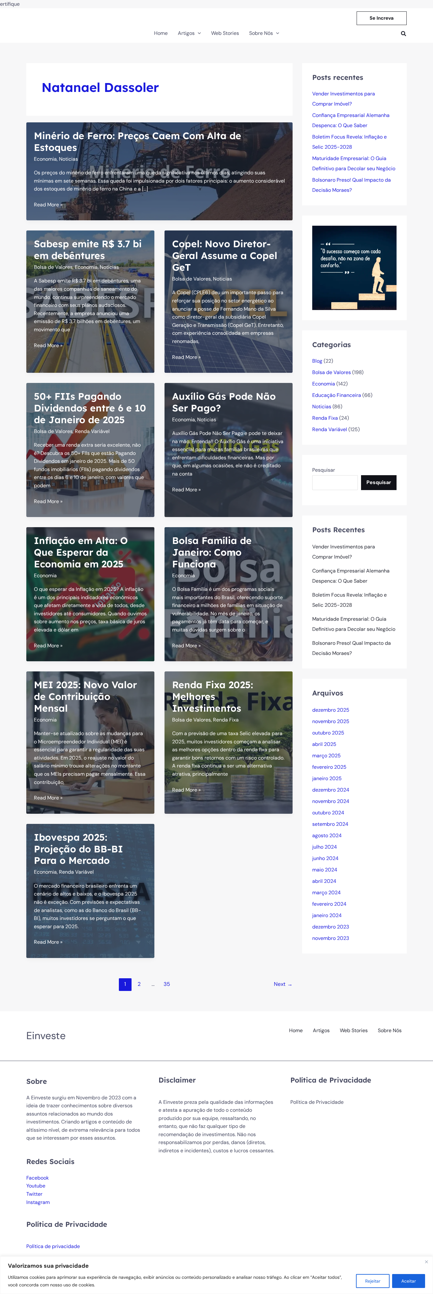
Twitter (34, 1194)
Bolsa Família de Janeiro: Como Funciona (212, 552)
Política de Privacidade (317, 1102)
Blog (317, 361)
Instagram (38, 1202)
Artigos (321, 1030)
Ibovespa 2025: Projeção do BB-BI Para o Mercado (78, 849)
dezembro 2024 (330, 789)
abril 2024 (324, 881)
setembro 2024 (330, 824)
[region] (216, 1275)
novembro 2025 (330, 721)
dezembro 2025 (330, 710)
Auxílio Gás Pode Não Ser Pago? (224, 402)
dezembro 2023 (330, 926)
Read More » (48, 205)
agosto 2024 (327, 835)
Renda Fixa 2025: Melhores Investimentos (212, 696)
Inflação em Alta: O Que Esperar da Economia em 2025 (81, 552)
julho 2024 (324, 847)
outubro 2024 (328, 812)
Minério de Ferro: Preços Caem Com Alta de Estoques (137, 141)
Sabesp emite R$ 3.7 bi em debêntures (88, 250)
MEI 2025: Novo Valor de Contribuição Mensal (85, 696)
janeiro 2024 (327, 915)
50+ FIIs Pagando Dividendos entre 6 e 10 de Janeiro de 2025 (90, 408)
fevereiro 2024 (329, 904)
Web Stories (354, 1030)
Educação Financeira (336, 395)
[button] (382, 18)
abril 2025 (324, 744)
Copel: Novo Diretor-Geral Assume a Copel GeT (224, 255)
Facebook (37, 1177)
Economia (45, 159)
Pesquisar (323, 470)
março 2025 (326, 755)
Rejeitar (372, 1281)
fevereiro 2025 (329, 767)
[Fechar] (426, 1261)
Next (283, 983)
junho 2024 (325, 858)
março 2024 (326, 892)
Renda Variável (92, 431)
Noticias (68, 159)
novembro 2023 (330, 938)
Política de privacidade (53, 1246)
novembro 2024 (330, 801)
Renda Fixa (226, 719)
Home (296, 1030)
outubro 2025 (328, 732)
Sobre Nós (390, 1030)
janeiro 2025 (327, 778)
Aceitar (408, 1281)
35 (167, 983)
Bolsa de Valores (53, 267)
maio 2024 (324, 869)
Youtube (35, 1185)
